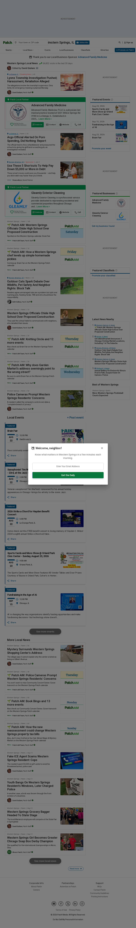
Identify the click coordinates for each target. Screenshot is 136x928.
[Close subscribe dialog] (102, 448)
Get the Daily (68, 475)
